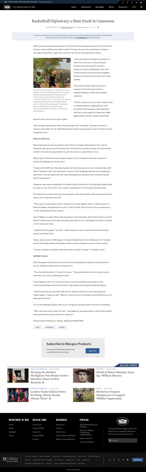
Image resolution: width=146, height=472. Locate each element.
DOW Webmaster (82, 37)
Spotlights (99, 7)
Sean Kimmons (67, 27)
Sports (62, 327)
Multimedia (86, 7)
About (111, 7)
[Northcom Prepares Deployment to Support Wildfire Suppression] (105, 394)
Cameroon (49, 327)
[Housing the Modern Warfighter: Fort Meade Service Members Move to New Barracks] (39, 376)
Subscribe (92, 351)
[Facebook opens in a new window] (127, 2)
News (73, 7)
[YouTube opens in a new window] (141, 2)
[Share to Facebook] (92, 27)
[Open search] (142, 7)
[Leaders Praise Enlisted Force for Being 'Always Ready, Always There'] (39, 394)
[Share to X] (95, 27)
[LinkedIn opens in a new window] (136, 2)
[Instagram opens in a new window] (132, 2)
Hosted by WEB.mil (73, 470)
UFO (134, 7)
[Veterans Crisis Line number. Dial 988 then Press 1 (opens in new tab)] (10, 459)
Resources (122, 7)
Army (37, 327)
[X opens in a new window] (123, 2)
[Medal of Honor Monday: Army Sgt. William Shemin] (105, 375)
